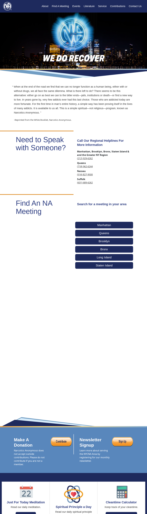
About (45, 6)
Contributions (117, 6)
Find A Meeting (60, 6)
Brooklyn (104, 241)
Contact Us (135, 6)
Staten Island (104, 265)
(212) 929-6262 (85, 158)
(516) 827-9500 (85, 174)
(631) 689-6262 (85, 182)
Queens (104, 233)
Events (76, 6)
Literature (89, 6)
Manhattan (104, 225)
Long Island (104, 257)
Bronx (104, 249)
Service (102, 6)
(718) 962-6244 (85, 166)
